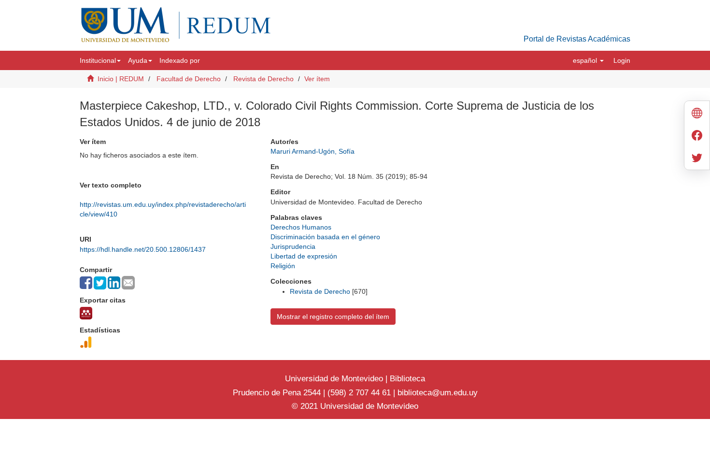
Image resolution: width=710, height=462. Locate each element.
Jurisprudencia (292, 246)
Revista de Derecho (263, 79)
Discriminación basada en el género (325, 237)
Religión (282, 266)
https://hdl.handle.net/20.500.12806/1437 (143, 249)
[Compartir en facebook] (86, 282)
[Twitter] (697, 159)
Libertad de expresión (303, 256)
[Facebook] (697, 136)
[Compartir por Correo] (128, 282)
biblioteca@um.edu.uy (438, 392)
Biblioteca (406, 378)
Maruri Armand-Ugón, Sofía (312, 151)
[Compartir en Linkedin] (114, 282)
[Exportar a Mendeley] (86, 313)
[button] (100, 60)
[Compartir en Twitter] (100, 282)
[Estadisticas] (86, 342)
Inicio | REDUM (121, 79)
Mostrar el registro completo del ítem (333, 316)
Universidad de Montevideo (335, 378)
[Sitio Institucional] (697, 114)
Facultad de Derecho (188, 79)
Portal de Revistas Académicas (577, 39)
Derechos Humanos (300, 227)
